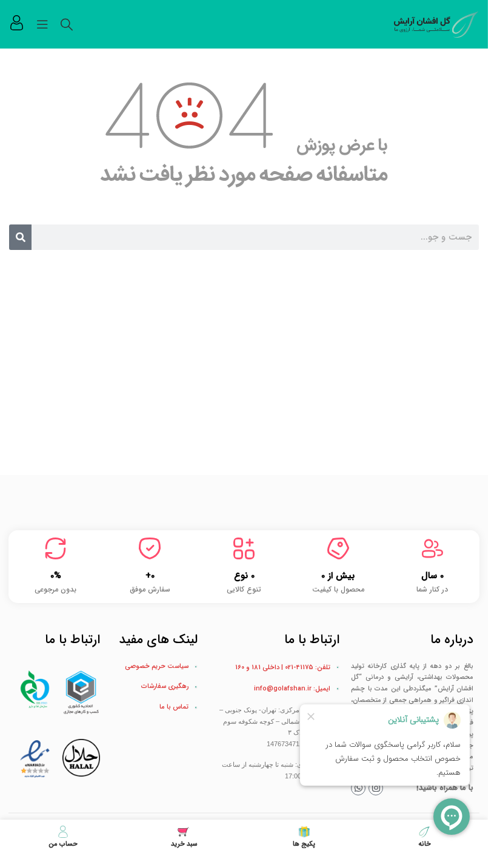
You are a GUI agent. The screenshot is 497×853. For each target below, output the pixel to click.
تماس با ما (173, 707)
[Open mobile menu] (42, 24)
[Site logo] (436, 23)
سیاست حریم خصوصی (156, 666)
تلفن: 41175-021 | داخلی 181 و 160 (282, 668)
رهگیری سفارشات (164, 686)
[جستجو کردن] (67, 24)
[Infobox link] (16, 24)
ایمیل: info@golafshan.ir (292, 689)
